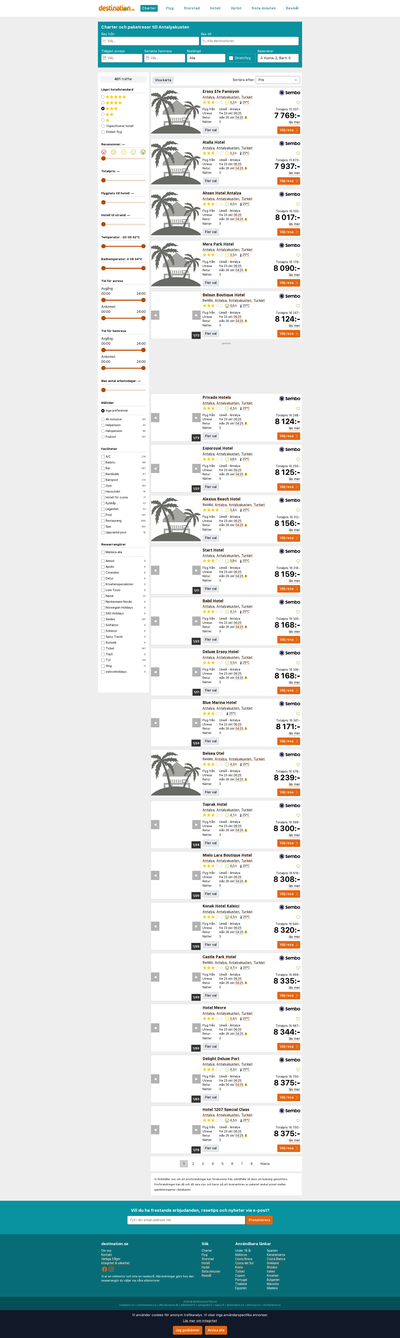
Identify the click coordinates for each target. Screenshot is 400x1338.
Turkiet (246, 97)
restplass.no (127, 1305)
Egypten (241, 1288)
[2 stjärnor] (123, 114)
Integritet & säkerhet (115, 1263)
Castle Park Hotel (219, 957)
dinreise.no (254, 1305)
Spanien (272, 1250)
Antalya (208, 97)
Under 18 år (243, 1250)
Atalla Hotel (213, 142)
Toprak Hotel (214, 804)
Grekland (273, 1263)
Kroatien (273, 1275)
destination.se (235, 1305)
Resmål (292, 8)
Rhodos (272, 1267)
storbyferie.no (272, 1305)
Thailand (241, 1284)
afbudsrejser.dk (168, 1305)
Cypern (240, 1275)
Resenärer (266, 51)
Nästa (265, 1164)
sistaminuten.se (146, 1305)
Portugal (241, 1279)
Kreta (239, 1267)
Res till (206, 34)
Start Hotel (213, 550)
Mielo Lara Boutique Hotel (227, 855)
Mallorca (241, 1254)
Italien (271, 1271)
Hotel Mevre (214, 1007)
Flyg (170, 8)
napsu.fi (219, 1305)
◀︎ (155, 315)
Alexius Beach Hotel (221, 499)
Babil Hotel (212, 601)
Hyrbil (236, 8)
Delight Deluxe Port (220, 1058)
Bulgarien (273, 1279)
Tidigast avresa (113, 51)
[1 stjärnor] (123, 120)
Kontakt (106, 1254)
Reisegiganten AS (205, 1301)
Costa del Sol (244, 1263)
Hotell (215, 8)
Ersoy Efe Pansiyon (220, 91)
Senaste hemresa (158, 51)
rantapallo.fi (205, 1305)
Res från (108, 34)
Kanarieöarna (276, 1254)
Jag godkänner (188, 1330)
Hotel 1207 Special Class (225, 1109)
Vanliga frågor (111, 1259)
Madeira (272, 1288)
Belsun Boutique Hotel (223, 295)
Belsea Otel (213, 753)
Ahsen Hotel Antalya (221, 193)
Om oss (106, 1250)
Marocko (273, 1284)
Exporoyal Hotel (217, 448)
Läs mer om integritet (200, 1321)
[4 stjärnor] (123, 103)
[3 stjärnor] (123, 108)
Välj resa (287, 130)
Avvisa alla (216, 1330)
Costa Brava (243, 1259)
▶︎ (196, 315)
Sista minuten (264, 8)
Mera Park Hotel (218, 244)
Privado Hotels (216, 397)
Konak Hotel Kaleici (220, 906)
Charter (149, 8)
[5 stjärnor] (123, 97)
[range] (103, 158)
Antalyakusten (227, 97)
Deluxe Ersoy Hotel (220, 651)
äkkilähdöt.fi (188, 1305)
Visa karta (163, 80)
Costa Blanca (276, 1259)
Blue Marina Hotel (219, 702)
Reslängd (194, 51)
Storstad (192, 8)
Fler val (211, 130)
